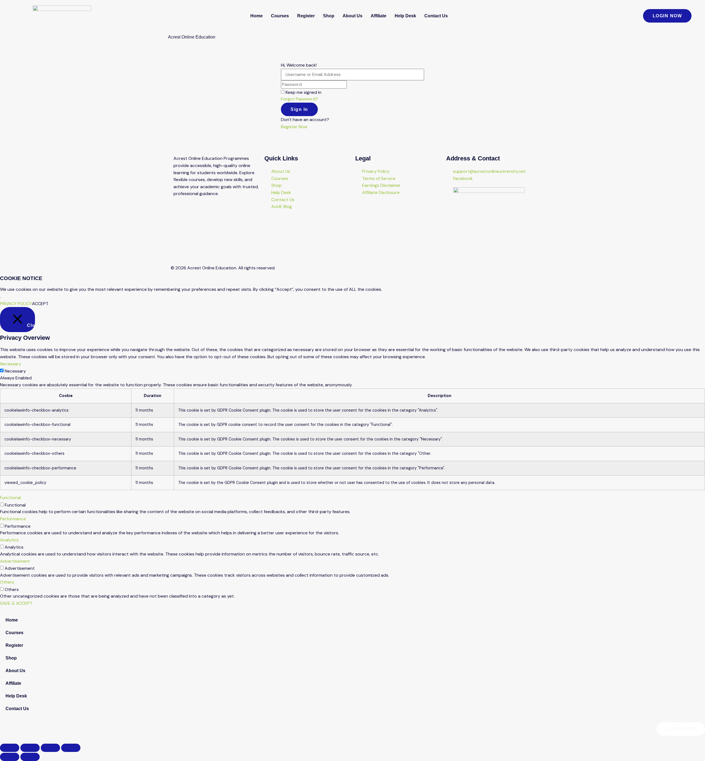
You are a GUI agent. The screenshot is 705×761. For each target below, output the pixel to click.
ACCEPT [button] (40, 303)
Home (256, 15)
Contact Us (436, 15)
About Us (352, 15)
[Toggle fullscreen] (30, 748)
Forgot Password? (299, 99)
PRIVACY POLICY (16, 303)
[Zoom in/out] (9, 748)
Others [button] (7, 582)
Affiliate (378, 15)
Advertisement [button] (15, 561)
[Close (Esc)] (70, 748)
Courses (280, 15)
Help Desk (405, 15)
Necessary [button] (10, 364)
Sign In (299, 109)
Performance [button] (13, 519)
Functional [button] (10, 497)
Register (306, 15)
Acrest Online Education (191, 37)
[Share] (50, 748)
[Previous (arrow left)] (9, 757)
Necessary (15, 371)
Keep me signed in (303, 92)
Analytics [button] (9, 540)
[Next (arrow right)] (30, 757)
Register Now (294, 127)
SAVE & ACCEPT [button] (16, 603)
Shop (328, 15)
